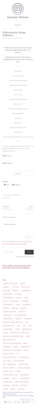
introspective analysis (13, 322)
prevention (26, 347)
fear (5, 301)
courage (18, 294)
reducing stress (10, 357)
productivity (8, 354)
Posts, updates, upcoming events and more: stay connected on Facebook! (16, 267)
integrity (28, 319)
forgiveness (8, 304)
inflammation (20, 315)
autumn (15, 287)
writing (21, 389)
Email (7, 163)
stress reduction (10, 375)
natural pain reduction (13, 336)
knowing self (8, 326)
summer (6, 378)
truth (14, 378)
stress (18, 371)
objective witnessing (12, 343)
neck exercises (9, 340)
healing (14, 308)
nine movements (15, 195)
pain (25, 343)
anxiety (6, 287)
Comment (27, 237)
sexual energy (9, 368)
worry (5, 389)
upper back (7, 382)
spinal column (24, 368)
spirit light (8, 371)
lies (18, 326)
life (24, 326)
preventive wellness (12, 350)
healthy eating (9, 311)
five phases (14, 301)
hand (18, 304)
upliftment (25, 378)
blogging (6, 290)
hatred (6, 308)
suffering (24, 375)
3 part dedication (10, 283)
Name (7, 156)
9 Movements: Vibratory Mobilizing (7, 208)
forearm (25, 301)
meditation (27, 329)
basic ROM (6, 198)
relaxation (24, 357)
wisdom (24, 385)
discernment (8, 297)
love (30, 326)
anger (22, 283)
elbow (19, 297)
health (23, 308)
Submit (18, 174)
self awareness (9, 364)
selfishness (24, 364)
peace (16, 347)
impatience (7, 315)
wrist (13, 389)
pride (25, 350)
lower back (8, 329)
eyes (26, 297)
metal (5, 333)
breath (16, 290)
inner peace (8, 319)
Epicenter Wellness (18, 17)
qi (17, 354)
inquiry (18, 319)
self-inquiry (19, 361)
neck (28, 336)
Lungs (17, 329)
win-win (6, 385)
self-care (7, 361)
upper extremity (22, 382)
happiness (26, 304)
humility (22, 311)
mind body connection (19, 333)
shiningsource (17, 38)
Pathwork (7, 347)
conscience (8, 294)
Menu (19, 25)
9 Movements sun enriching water (29, 208)
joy (26, 322)
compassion (26, 290)
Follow (29, 252)
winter (15, 385)
